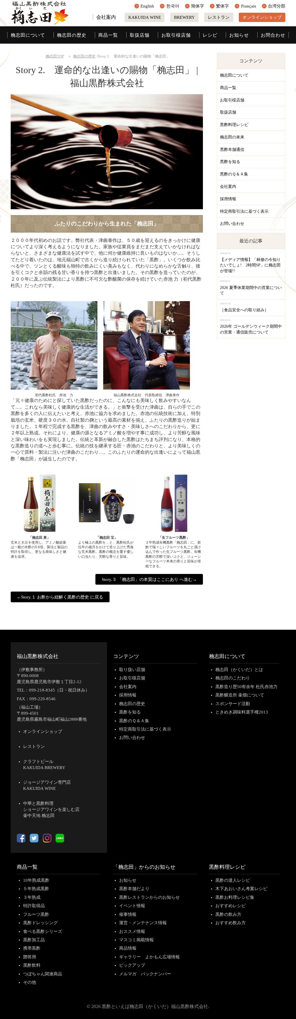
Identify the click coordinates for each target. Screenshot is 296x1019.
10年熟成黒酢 (36, 880)
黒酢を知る (230, 162)
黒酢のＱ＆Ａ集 (234, 174)
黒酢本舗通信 (232, 149)
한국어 (172, 6)
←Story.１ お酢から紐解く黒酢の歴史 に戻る (60, 596)
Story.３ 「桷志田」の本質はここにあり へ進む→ (149, 579)
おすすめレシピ (230, 905)
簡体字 (197, 6)
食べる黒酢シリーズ (42, 931)
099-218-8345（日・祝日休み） (59, 690)
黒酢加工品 (34, 940)
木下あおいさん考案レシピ (241, 888)
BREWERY (184, 17)
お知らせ (239, 35)
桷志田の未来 (232, 137)
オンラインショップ (262, 17)
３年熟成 (31, 897)
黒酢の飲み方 (228, 914)
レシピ (210, 35)
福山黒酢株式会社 (37, 656)
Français (248, 6)
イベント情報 (132, 905)
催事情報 (127, 914)
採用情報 (228, 199)
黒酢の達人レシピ (232, 880)
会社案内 (106, 17)
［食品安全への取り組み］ (244, 310)
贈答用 (29, 957)
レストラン (219, 17)
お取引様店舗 (176, 35)
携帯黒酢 (31, 948)
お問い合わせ (232, 223)
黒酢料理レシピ (234, 125)
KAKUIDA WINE (144, 17)
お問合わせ (273, 35)
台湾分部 (276, 6)
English (147, 6)
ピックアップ (132, 965)
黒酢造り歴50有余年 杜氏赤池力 (246, 686)
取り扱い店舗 (132, 669)
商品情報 (127, 948)
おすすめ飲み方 (230, 922)
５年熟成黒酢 (36, 888)
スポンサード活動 (232, 703)
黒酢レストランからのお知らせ (149, 897)
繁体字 (222, 6)
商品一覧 (108, 35)
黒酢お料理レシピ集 (234, 897)
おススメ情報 (132, 931)
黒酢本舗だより (134, 888)
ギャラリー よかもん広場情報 (149, 957)
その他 (29, 982)
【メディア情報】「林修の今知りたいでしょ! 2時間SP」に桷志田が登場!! (250, 265)
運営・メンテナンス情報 (143, 922)
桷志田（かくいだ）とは (239, 669)
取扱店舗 (139, 35)
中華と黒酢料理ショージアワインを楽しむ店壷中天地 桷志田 (51, 809)
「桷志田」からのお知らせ (144, 867)
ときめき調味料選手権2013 (241, 712)
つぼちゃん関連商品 (42, 974)
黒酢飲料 (31, 965)
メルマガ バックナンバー (145, 974)
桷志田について (28, 35)
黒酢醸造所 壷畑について (239, 695)
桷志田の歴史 (71, 35)
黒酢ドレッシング (40, 922)
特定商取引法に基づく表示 (244, 211)
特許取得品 (34, 905)
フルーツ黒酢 (36, 914)
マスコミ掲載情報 (136, 940)
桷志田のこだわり (232, 678)
